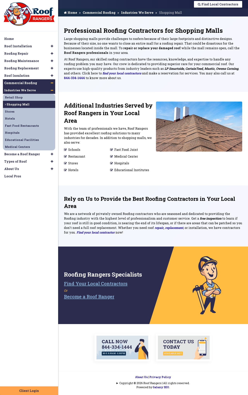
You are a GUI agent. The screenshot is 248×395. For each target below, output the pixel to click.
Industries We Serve (137, 12)
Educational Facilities (22, 140)
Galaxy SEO (161, 387)
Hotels (10, 118)
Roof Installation (18, 46)
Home (72, 12)
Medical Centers (17, 147)
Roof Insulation (16, 75)
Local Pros (12, 176)
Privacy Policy (160, 377)
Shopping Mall (17, 104)
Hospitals (12, 133)
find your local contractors (121, 73)
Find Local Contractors (219, 4)
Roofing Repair (16, 53)
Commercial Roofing (99, 12)
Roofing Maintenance (21, 61)
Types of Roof (15, 161)
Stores (10, 111)
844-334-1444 (74, 78)
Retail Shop (14, 97)
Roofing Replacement (21, 68)
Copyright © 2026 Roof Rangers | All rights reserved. (154, 383)
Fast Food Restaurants (22, 126)
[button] (52, 46)
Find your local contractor (96, 232)
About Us (141, 377)
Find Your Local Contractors (95, 283)
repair (159, 228)
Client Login (29, 391)
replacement (174, 228)
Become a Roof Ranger (89, 296)
